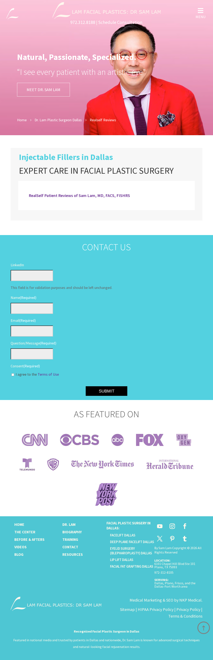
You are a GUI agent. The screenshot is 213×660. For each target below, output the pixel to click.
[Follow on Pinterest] (172, 538)
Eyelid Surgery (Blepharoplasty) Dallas (131, 550)
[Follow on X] (159, 538)
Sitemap (127, 609)
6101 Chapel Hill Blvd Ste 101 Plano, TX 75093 (174, 565)
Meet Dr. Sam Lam (43, 89)
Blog (19, 554)
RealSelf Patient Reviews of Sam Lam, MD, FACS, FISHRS (79, 195)
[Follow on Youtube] (159, 526)
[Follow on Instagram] (172, 526)
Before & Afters (29, 539)
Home (19, 524)
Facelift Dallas (122, 535)
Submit (106, 391)
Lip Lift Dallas (121, 559)
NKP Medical (190, 600)
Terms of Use (48, 374)
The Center (24, 532)
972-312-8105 (163, 572)
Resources (72, 554)
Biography (72, 532)
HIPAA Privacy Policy (155, 609)
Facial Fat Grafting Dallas (131, 566)
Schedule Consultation (120, 22)
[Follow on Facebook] (184, 526)
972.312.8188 (82, 22)
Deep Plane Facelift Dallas (132, 542)
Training (70, 539)
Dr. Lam (69, 524)
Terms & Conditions (185, 616)
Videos (20, 547)
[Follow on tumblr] (184, 538)
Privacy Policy (188, 609)
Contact (70, 547)
